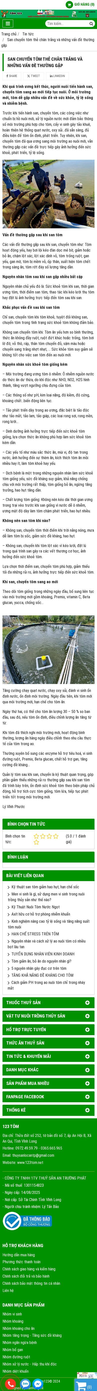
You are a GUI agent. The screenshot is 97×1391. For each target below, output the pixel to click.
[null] (87, 1377)
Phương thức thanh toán (21, 1262)
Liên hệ (8, 1290)
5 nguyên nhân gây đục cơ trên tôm (38, 968)
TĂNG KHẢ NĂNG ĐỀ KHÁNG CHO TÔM (42, 975)
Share (12, 76)
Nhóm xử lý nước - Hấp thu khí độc (29, 1364)
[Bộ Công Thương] (27, 1229)
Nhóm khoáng (12, 1321)
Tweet (35, 76)
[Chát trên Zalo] (25, 1384)
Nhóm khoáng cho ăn (18, 1328)
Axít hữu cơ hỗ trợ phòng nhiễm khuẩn (40, 914)
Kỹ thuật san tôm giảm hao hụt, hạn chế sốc (45, 887)
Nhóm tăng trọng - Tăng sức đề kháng (32, 1335)
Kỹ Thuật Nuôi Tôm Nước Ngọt (35, 907)
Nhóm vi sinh (12, 1314)
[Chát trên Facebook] (37, 1384)
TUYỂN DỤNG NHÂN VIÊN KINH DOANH (42, 954)
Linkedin (58, 76)
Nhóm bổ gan (12, 1349)
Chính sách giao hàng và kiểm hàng (28, 1269)
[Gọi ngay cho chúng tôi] (51, 1384)
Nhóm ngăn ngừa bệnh (19, 1342)
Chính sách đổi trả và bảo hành (25, 1276)
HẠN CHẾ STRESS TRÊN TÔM (35, 934)
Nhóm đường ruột (16, 1357)
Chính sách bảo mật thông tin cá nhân (31, 1283)
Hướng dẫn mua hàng (18, 1255)
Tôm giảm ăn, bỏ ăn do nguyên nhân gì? (41, 961)
